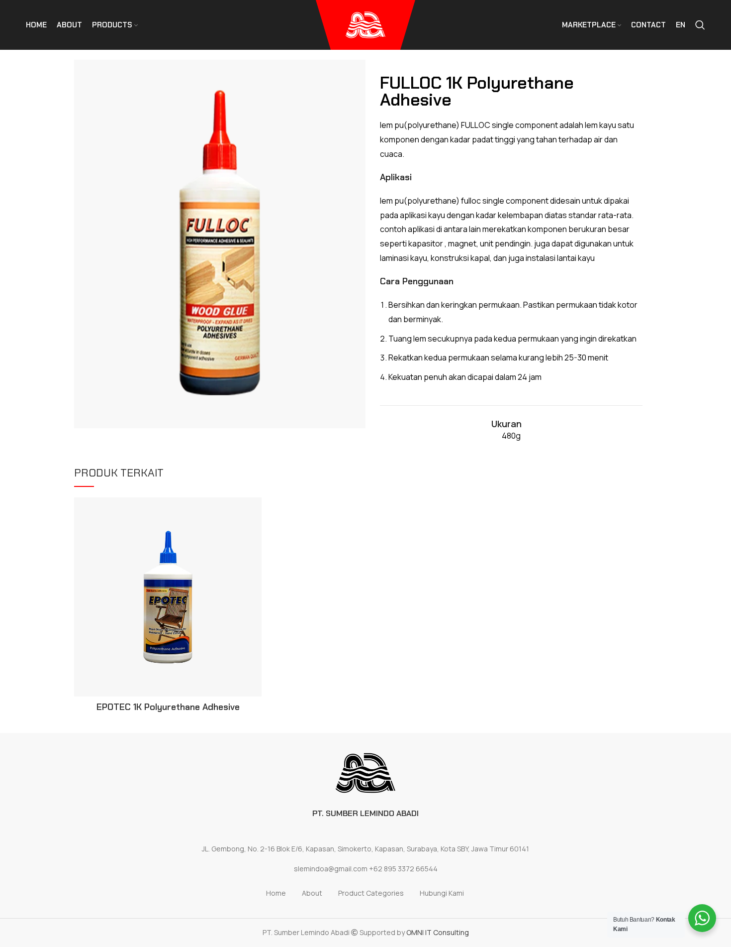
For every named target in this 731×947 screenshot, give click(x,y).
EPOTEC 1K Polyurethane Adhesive (168, 707)
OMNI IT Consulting (437, 932)
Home (276, 893)
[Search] (700, 25)
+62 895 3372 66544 (403, 868)
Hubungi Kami (442, 893)
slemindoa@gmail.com (330, 868)
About (312, 893)
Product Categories (371, 893)
